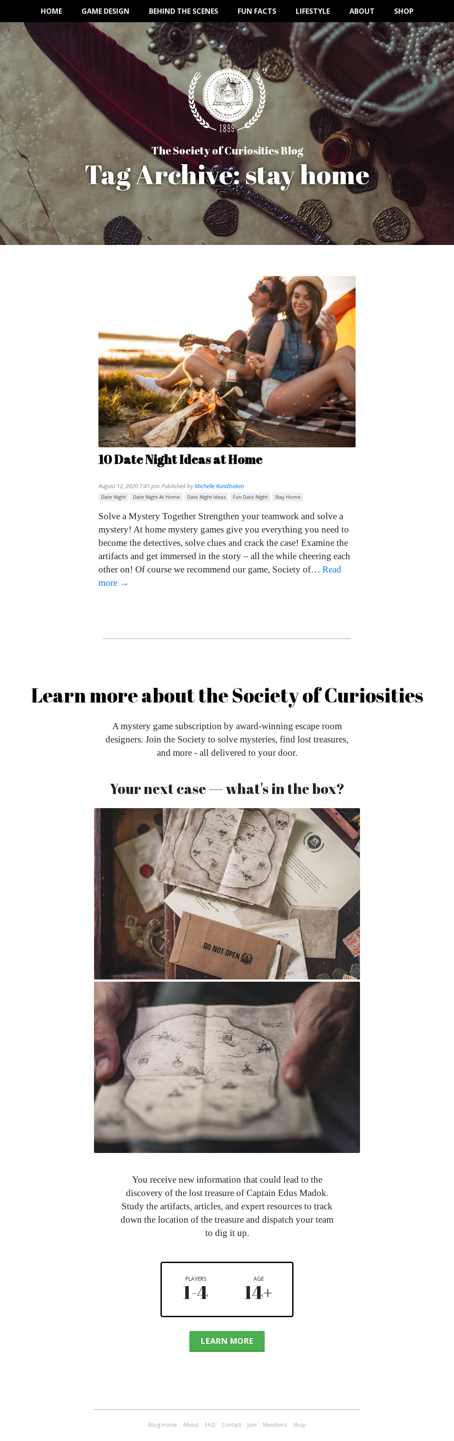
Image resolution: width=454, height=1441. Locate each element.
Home (51, 11)
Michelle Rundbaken (219, 486)
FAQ (210, 1425)
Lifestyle (313, 11)
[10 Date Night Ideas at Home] (227, 363)
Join (252, 1425)
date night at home (156, 496)
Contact (231, 1425)
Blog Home (163, 1425)
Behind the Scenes (183, 11)
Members (275, 1425)
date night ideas (206, 496)
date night (113, 496)
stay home (288, 496)
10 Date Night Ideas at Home (180, 458)
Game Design (105, 11)
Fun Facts (257, 11)
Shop (404, 11)
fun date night (250, 496)
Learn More (227, 1340)
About (362, 11)
